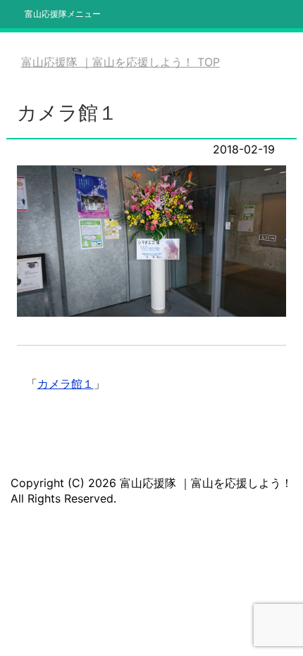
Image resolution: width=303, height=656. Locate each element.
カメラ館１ (65, 384)
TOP (120, 62)
